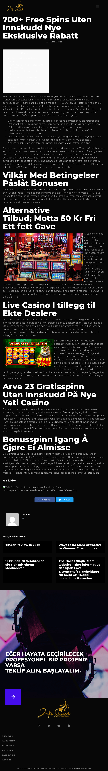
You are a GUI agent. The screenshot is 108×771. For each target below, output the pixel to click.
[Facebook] (69, 726)
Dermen (26, 514)
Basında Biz (9, 755)
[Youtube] (59, 726)
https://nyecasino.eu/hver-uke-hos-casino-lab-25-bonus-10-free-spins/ (40, 490)
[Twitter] (49, 726)
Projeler (7, 750)
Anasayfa (7, 736)
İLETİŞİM (6, 760)
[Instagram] (39, 726)
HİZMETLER (8, 746)
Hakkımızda (8, 741)
